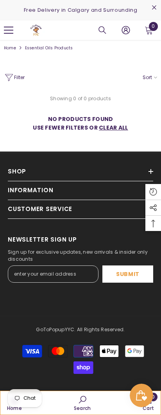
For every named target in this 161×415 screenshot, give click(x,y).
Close (154, 8)
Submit (128, 274)
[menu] (8, 30)
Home (10, 48)
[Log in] (126, 30)
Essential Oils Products (49, 48)
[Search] (102, 30)
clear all (113, 128)
